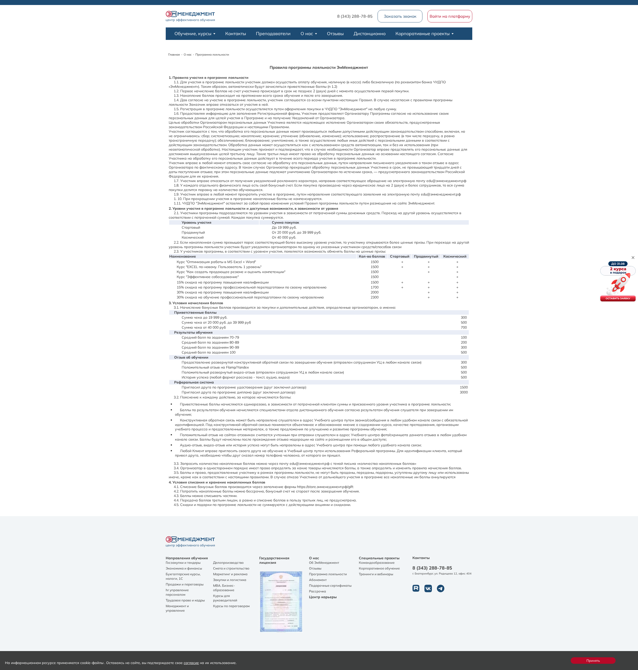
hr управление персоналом (177, 592)
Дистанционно (370, 33)
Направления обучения (187, 558)
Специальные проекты (379, 558)
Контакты (235, 33)
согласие (191, 663)
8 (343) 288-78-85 (355, 16)
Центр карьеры (323, 597)
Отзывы (335, 33)
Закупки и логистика (229, 580)
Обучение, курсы (192, 33)
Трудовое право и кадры (185, 600)
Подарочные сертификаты (330, 585)
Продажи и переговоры (185, 584)
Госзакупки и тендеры (183, 563)
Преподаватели (273, 33)
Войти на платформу (450, 16)
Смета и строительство (231, 568)
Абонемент (318, 580)
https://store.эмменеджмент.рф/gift (325, 486)
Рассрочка (317, 591)
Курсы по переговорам (231, 606)
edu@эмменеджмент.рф (309, 463)
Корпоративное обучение (379, 568)
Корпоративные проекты (423, 33)
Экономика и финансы (184, 568)
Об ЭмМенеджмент (324, 563)
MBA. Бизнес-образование (224, 587)
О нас (307, 33)
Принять (593, 661)
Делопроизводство (228, 563)
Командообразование (377, 563)
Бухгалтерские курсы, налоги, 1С (183, 576)
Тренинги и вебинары (376, 574)
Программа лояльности (328, 574)
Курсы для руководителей (225, 598)
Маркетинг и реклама (230, 574)
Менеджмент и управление (177, 608)
